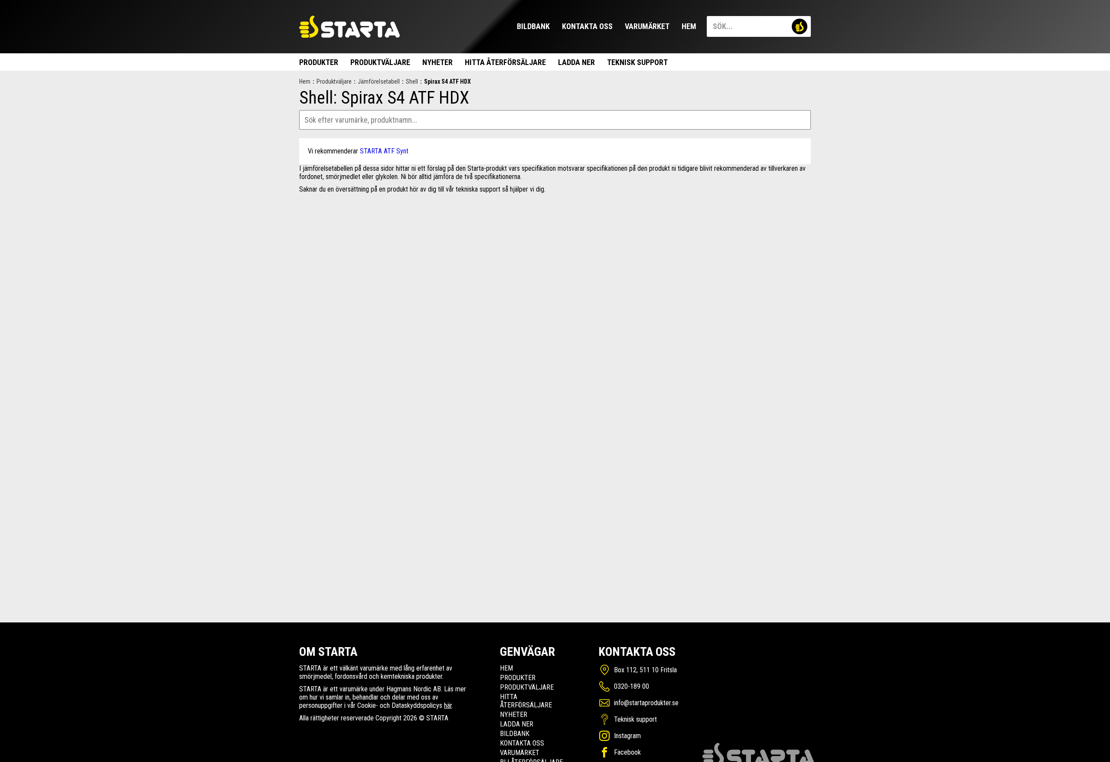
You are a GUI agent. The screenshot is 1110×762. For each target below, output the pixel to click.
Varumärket (647, 26)
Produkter (318, 62)
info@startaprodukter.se (646, 703)
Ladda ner (576, 62)
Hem (689, 26)
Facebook (627, 752)
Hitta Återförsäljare (505, 62)
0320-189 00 (631, 686)
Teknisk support (637, 62)
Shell (412, 81)
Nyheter (437, 62)
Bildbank (533, 26)
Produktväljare (380, 62)
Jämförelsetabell (379, 81)
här (448, 705)
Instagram (627, 736)
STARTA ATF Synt (384, 151)
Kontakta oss (587, 26)
